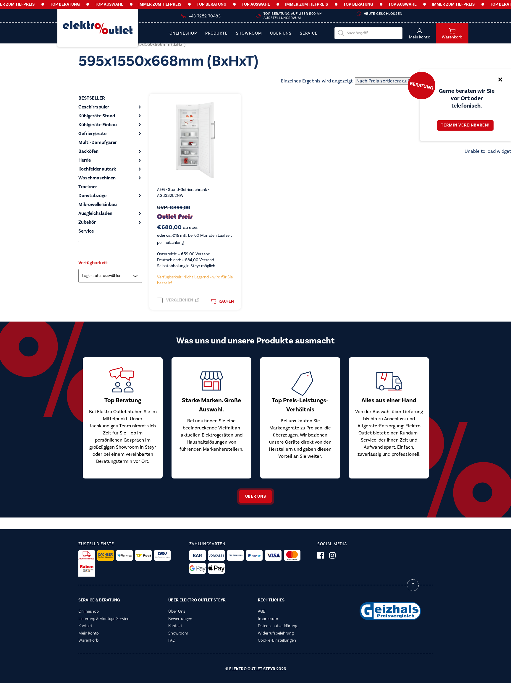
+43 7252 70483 (205, 16)
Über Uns (281, 33)
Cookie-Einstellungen (277, 640)
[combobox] (111, 275)
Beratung (421, 85)
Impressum (268, 619)
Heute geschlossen (383, 14)
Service (309, 33)
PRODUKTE (216, 33)
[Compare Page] (197, 302)
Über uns (255, 496)
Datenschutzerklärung (277, 626)
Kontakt (85, 626)
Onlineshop (183, 33)
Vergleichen (179, 300)
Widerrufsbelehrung (276, 633)
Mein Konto (88, 633)
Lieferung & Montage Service (103, 619)
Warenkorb (88, 640)
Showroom (249, 33)
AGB (262, 611)
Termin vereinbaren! (465, 125)
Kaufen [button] (226, 301)
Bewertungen (180, 619)
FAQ (171, 640)
